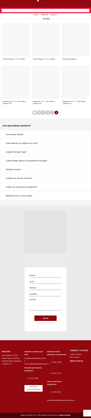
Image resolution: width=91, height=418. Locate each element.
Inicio (36, 15)
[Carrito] (88, 3)
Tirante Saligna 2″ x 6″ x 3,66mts (44, 59)
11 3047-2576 (55, 373)
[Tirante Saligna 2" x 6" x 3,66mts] (45, 39)
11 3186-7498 (55, 362)
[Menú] (3, 4)
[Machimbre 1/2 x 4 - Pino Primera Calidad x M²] (15, 82)
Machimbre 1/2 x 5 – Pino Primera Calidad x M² (74, 102)
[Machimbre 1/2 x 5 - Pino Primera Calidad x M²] (75, 82)
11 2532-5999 (32, 378)
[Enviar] (87, 10)
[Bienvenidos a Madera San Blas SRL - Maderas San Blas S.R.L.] (45, 4)
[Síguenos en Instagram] (76, 367)
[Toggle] (86, 134)
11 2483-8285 (55, 392)
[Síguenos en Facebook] (72, 367)
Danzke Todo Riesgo (69, 59)
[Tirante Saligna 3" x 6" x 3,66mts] (15, 39)
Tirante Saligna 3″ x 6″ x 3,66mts (14, 59)
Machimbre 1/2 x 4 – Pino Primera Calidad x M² (14, 102)
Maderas (44, 15)
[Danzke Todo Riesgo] (75, 39)
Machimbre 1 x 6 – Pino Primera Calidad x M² (43, 102)
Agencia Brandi (64, 415)
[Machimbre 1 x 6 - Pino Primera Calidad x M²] (45, 82)
